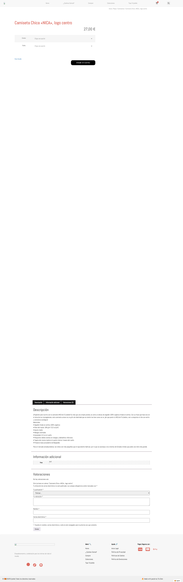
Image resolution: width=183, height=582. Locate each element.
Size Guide (18, 59)
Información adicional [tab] (53, 402)
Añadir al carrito (83, 62)
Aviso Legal (115, 548)
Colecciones (111, 3)
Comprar (90, 3)
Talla (24, 45)
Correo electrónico (39, 517)
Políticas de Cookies (118, 556)
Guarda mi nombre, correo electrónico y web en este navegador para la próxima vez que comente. (66, 525)
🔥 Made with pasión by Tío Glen (152, 579)
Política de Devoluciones (119, 559)
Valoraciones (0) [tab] (68, 402)
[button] (168, 3)
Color (24, 38)
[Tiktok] (34, 565)
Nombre (36, 509)
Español (178, 580)
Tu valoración (38, 496)
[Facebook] (41, 565)
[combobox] (177, 580)
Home (47, 3)
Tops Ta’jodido (133, 3)
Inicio (110, 9)
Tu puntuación (38, 490)
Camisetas (121, 9)
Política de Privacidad (118, 552)
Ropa (114, 9)
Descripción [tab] (38, 402)
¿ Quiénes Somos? (68, 3)
